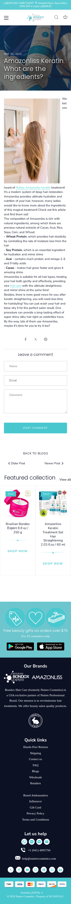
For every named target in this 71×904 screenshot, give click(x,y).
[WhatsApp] (24, 841)
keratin (45, 188)
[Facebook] (19, 869)
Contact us (35, 759)
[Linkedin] (60, 869)
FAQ (35, 765)
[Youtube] (27, 869)
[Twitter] (11, 869)
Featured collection (29, 478)
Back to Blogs (35, 453)
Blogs (35, 771)
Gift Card (35, 807)
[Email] (47, 841)
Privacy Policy (35, 813)
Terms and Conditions (35, 819)
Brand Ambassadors (35, 795)
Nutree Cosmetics (25, 896)
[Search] (56, 18)
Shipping (35, 753)
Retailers (35, 783)
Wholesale (35, 777)
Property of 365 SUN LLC (50, 896)
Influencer (35, 801)
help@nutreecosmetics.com (39, 858)
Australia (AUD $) (30, 892)
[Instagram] (35, 869)
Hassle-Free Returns (35, 747)
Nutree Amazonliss (28, 188)
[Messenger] (32, 841)
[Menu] (6, 17)
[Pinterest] (44, 869)
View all (65, 480)
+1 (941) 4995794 (38, 850)
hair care (15, 286)
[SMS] (39, 841)
